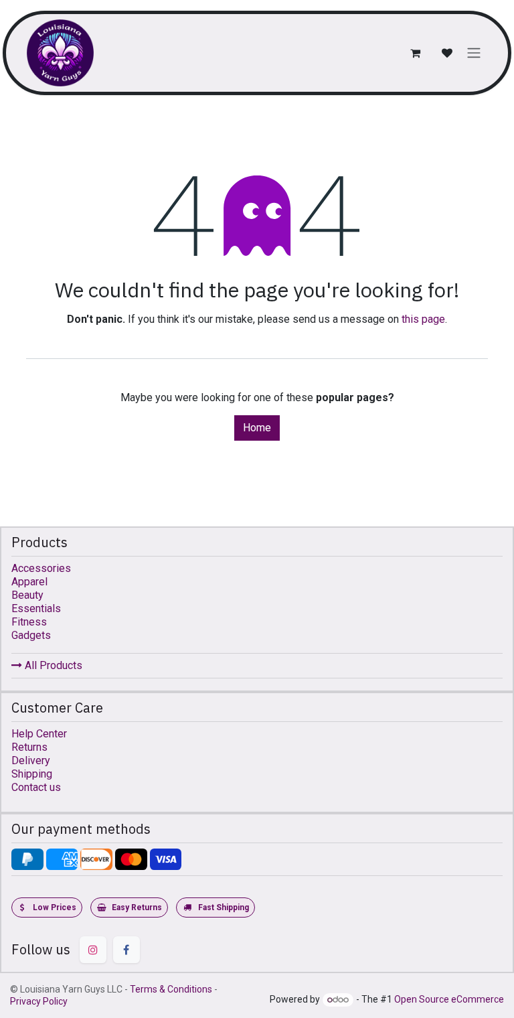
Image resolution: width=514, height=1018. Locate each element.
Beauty (27, 595)
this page (423, 319)
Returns (29, 747)
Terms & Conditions (171, 989)
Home (257, 427)
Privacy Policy (39, 1001)
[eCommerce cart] (415, 53)
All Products (52, 665)
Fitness (29, 621)
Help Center (39, 733)
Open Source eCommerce (449, 999)
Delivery (30, 760)
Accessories (41, 568)
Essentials (36, 608)
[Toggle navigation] (473, 53)
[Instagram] (93, 949)
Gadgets (31, 635)
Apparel (29, 581)
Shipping (31, 774)
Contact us (36, 787)
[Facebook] (126, 949)
